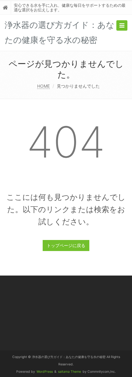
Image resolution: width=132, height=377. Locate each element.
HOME (43, 86)
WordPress (45, 372)
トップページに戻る (66, 245)
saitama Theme (69, 372)
